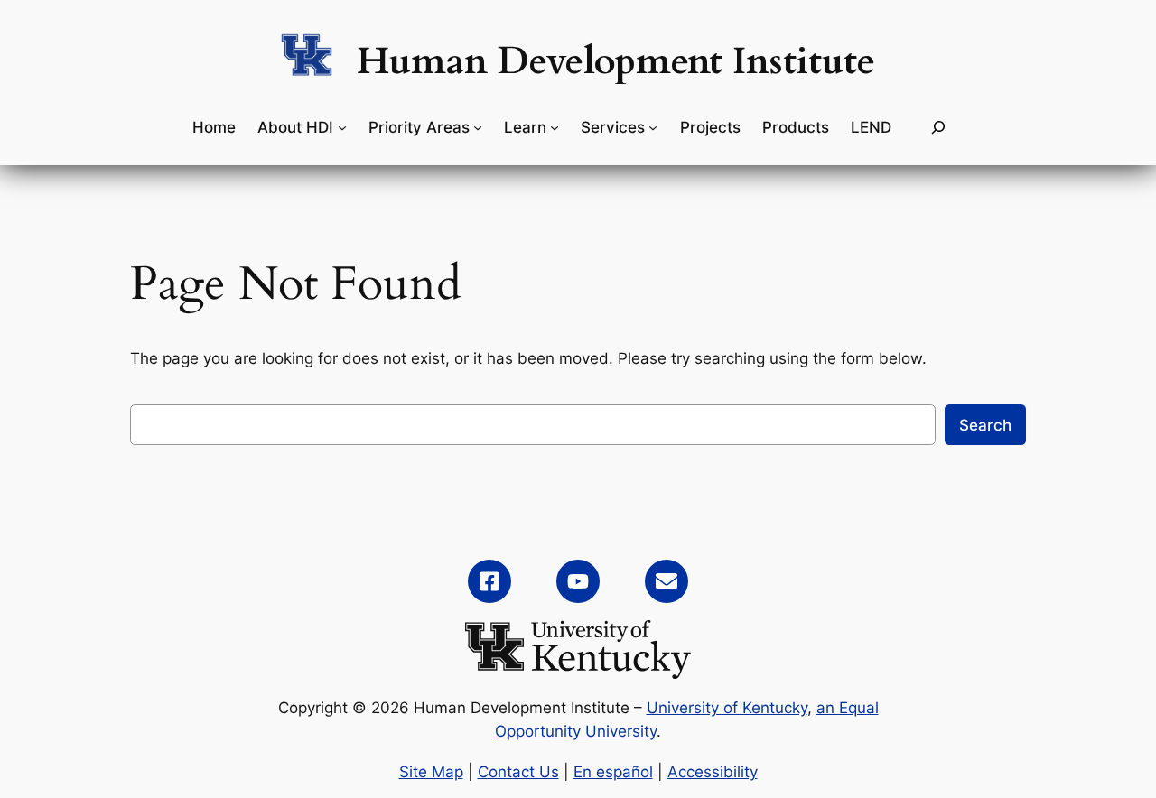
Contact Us (518, 772)
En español (613, 772)
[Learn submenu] (554, 127)
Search (985, 425)
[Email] (666, 581)
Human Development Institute (616, 61)
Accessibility (712, 772)
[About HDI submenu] (342, 127)
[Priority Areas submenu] (477, 127)
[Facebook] (489, 581)
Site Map (431, 772)
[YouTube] (578, 581)
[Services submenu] (652, 127)
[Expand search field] (938, 127)
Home (214, 127)
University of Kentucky (727, 708)
